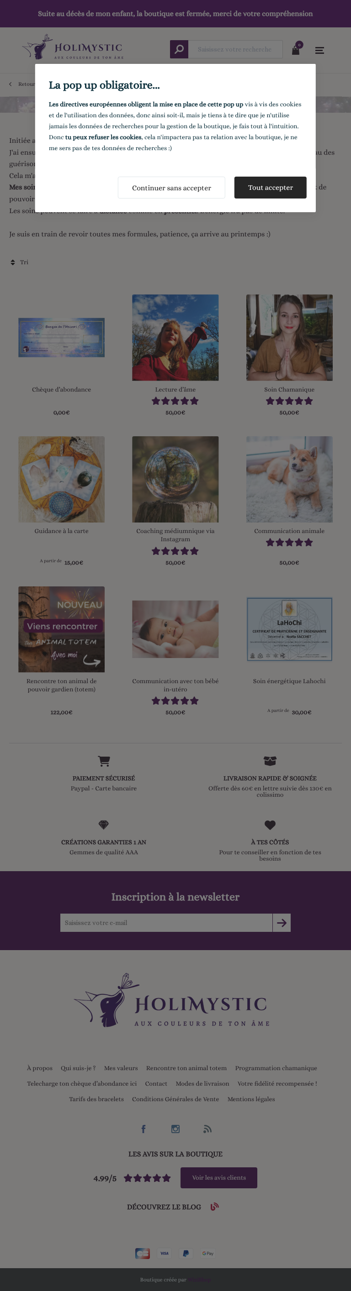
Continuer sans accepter (171, 187)
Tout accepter (270, 187)
